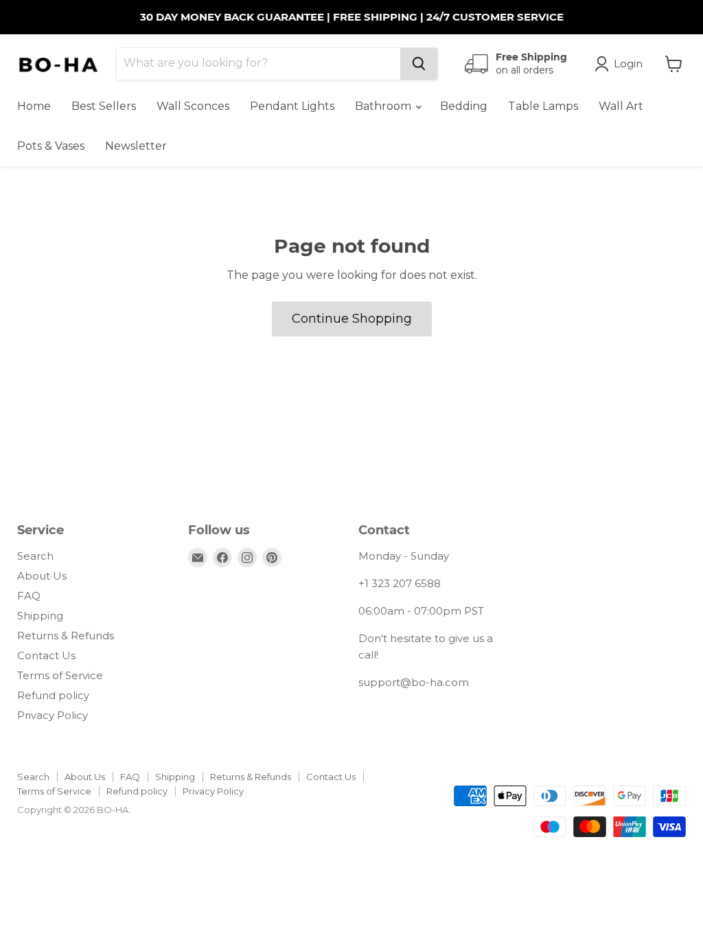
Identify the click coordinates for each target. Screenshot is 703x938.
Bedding (463, 106)
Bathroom (384, 106)
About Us (42, 575)
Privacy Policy (52, 715)
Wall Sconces (193, 106)
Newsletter (136, 145)
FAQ (29, 595)
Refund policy (53, 695)
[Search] (418, 64)
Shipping (40, 615)
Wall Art (621, 106)
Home (34, 106)
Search (35, 555)
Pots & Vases (50, 145)
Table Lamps (543, 106)
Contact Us (46, 655)
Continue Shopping (352, 318)
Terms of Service (60, 675)
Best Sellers (103, 106)
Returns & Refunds (65, 635)
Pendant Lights (292, 106)
